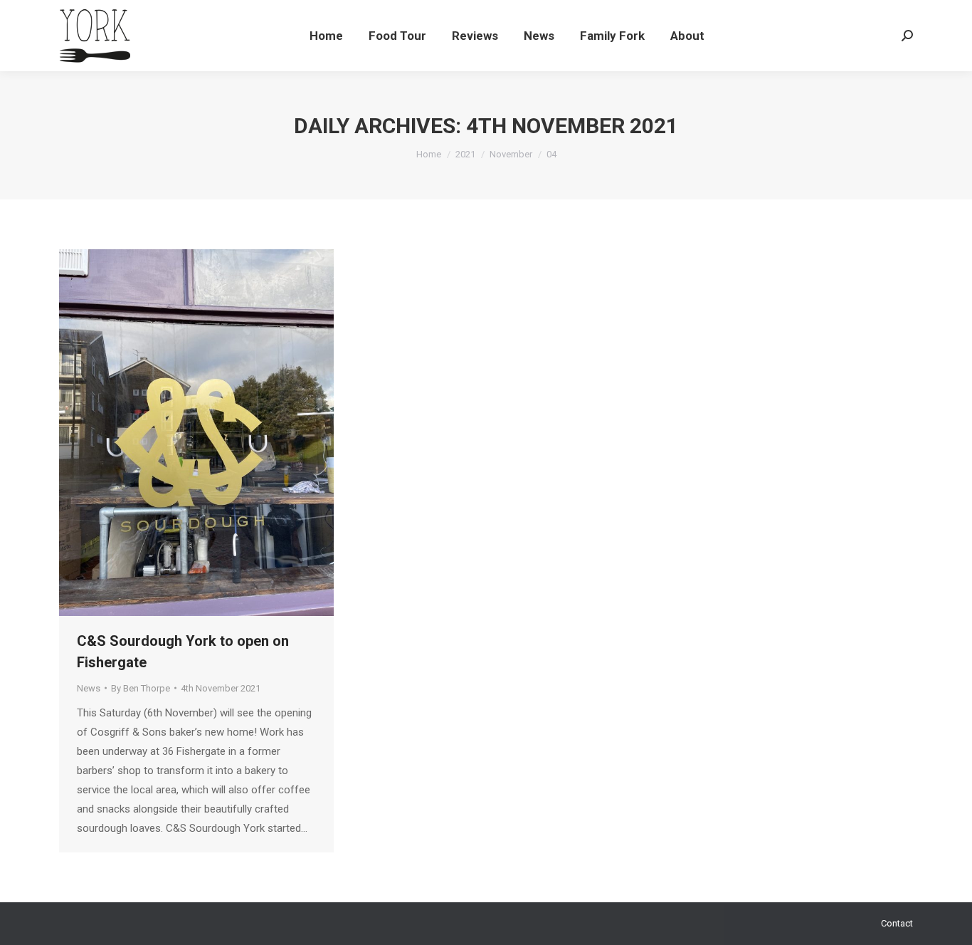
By (140, 688)
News (88, 688)
